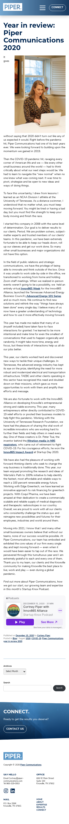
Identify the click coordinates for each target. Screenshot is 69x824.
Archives (7, 666)
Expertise (41, 805)
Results (40, 807)
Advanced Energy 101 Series (43, 296)
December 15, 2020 (25, 636)
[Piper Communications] (12, 7)
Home (39, 799)
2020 (28, 639)
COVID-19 (36, 639)
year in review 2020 (12, 641)
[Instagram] (5, 790)
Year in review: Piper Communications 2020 (33, 36)
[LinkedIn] (12, 790)
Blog (15, 639)
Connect (57, 7)
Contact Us (15, 729)
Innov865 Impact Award (18, 452)
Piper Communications (52, 639)
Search (6, 683)
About (40, 802)
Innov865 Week (30, 288)
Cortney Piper (43, 636)
